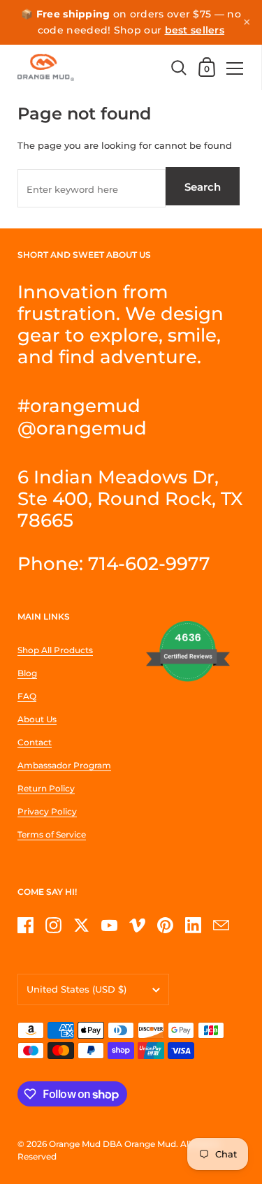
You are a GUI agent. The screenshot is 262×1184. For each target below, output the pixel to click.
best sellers (195, 30)
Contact (34, 742)
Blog (27, 673)
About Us (37, 719)
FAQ (26, 696)
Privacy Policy (47, 811)
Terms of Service (51, 834)
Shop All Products (55, 650)
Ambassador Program (64, 765)
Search (202, 186)
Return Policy (46, 788)
